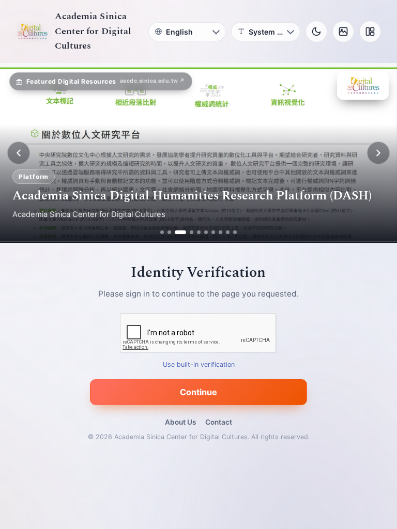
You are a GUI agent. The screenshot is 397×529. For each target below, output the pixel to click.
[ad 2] (169, 232)
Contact (218, 422)
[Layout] (370, 31)
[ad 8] (220, 232)
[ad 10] (235, 232)
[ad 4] (187, 232)
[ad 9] (228, 232)
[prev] (18, 153)
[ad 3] (176, 232)
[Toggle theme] (316, 31)
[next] (378, 153)
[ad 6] (206, 232)
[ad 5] (199, 232)
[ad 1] (162, 232)
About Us (180, 422)
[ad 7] (213, 232)
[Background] (343, 31)
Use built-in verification (199, 365)
